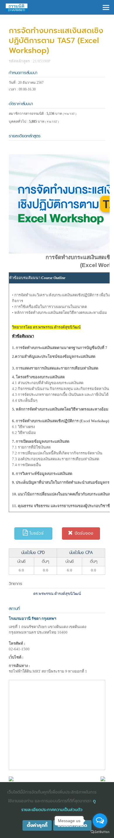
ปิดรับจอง (83, 533)
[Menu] (106, 7)
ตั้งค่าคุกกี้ (37, 825)
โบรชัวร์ (36, 533)
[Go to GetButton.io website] (100, 832)
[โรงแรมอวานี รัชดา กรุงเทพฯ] (11, 778)
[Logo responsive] (16, 7)
